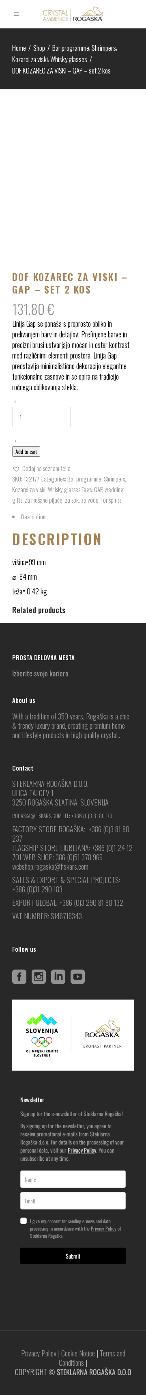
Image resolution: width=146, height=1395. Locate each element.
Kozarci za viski (30, 59)
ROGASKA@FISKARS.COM (37, 816)
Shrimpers (104, 48)
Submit (73, 1256)
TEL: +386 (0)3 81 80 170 (87, 816)
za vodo (90, 499)
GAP (98, 489)
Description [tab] (33, 516)
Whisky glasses (68, 59)
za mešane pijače (43, 499)
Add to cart (26, 451)
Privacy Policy (82, 1150)
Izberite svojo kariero (40, 673)
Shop (39, 48)
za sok (72, 499)
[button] (41, 468)
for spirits (111, 499)
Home (19, 48)
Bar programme (70, 48)
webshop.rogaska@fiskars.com (50, 866)
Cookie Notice (78, 1353)
